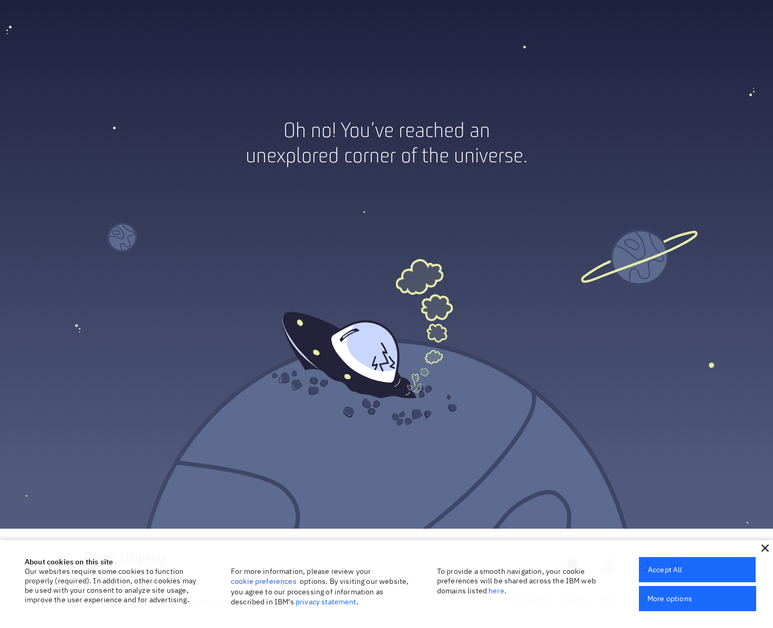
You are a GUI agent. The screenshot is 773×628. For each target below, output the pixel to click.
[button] (765, 548)
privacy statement (326, 601)
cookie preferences (264, 581)
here (496, 590)
